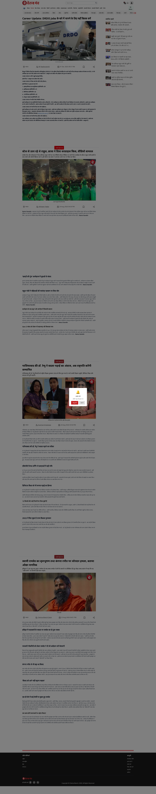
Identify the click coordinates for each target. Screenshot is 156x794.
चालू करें (75, 403)
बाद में (82, 403)
